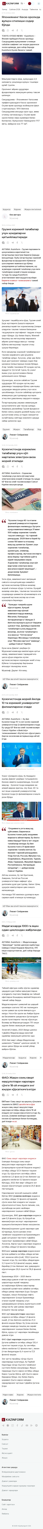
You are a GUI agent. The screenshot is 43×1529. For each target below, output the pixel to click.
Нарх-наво (8, 1395)
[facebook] (17, 1425)
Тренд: (4, 9)
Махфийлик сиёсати (10, 1476)
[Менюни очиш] (39, 3)
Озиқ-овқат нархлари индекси (21, 1158)
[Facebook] (17, 30)
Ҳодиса (6, 209)
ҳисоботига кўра (27, 1104)
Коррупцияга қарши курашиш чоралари (18, 1486)
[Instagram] (3, 30)
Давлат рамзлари (9, 1481)
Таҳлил (5, 1448)
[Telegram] (12, 30)
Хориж (17, 209)
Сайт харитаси (8, 1504)
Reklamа (5, 1514)
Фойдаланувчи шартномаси (13, 1472)
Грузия (6, 429)
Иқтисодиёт (7, 1453)
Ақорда (25, 9)
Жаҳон (16, 429)
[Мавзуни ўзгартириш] (31, 3)
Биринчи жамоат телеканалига (16, 280)
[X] (21, 30)
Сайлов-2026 (14, 9)
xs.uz (14, 1121)
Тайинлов (34, 9)
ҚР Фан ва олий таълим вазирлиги (20, 679)
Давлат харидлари (10, 1490)
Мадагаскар (9, 1058)
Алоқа (4, 1509)
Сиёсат (5, 1444)
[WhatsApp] (7, 30)
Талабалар (29, 429)
